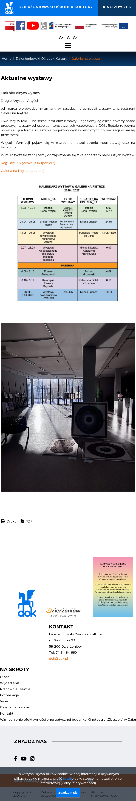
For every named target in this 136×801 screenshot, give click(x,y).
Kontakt (6, 714)
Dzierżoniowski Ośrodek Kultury (41, 59)
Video (4, 701)
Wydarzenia (10, 683)
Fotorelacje (9, 695)
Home (7, 59)
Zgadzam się (68, 792)
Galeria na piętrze (14, 707)
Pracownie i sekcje (15, 689)
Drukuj (12, 521)
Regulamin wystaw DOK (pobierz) (28, 163)
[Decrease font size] (75, 37)
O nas (4, 677)
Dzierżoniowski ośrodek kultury (55, 7)
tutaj (67, 779)
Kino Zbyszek (117, 7)
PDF (29, 521)
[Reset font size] (68, 37)
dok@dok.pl (58, 659)
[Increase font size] (61, 37)
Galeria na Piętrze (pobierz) (22, 171)
